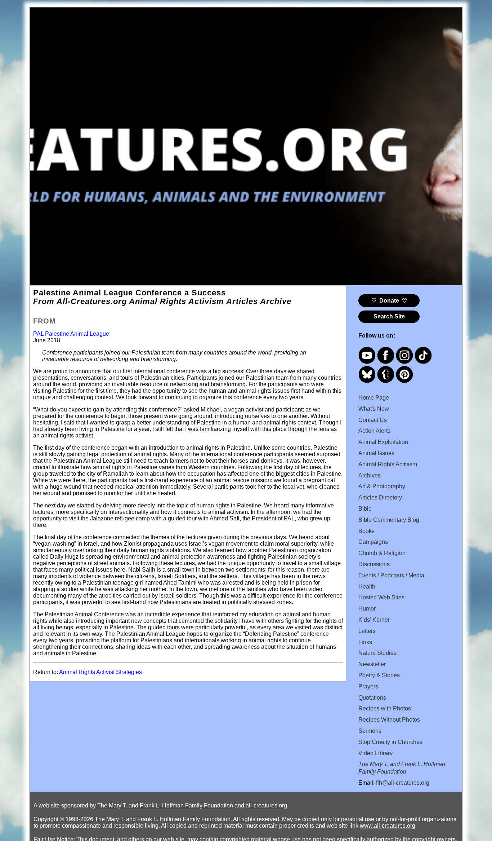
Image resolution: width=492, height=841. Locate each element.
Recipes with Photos (384, 708)
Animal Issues (376, 453)
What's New (373, 409)
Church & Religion (382, 553)
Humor (367, 609)
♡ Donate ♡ (389, 301)
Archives (369, 475)
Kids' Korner (374, 620)
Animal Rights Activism (387, 464)
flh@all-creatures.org (402, 783)
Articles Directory (380, 497)
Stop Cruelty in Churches (390, 742)
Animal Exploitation (383, 442)
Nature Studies (377, 653)
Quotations (372, 698)
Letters (367, 631)
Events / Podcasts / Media (391, 575)
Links (365, 642)
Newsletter (372, 664)
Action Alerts (374, 431)
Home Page (373, 398)
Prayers (368, 686)
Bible (365, 509)
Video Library (375, 753)
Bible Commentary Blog (388, 520)
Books (366, 531)
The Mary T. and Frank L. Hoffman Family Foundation (165, 805)
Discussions (374, 564)
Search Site (389, 316)
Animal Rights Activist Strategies (100, 672)
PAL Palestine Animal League (71, 334)
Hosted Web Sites (381, 597)
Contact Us (372, 420)
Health (366, 587)
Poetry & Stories (379, 675)
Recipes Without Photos (389, 720)
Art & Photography (381, 486)
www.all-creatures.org (387, 826)
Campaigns (373, 542)
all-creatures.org (266, 805)
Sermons (369, 731)
